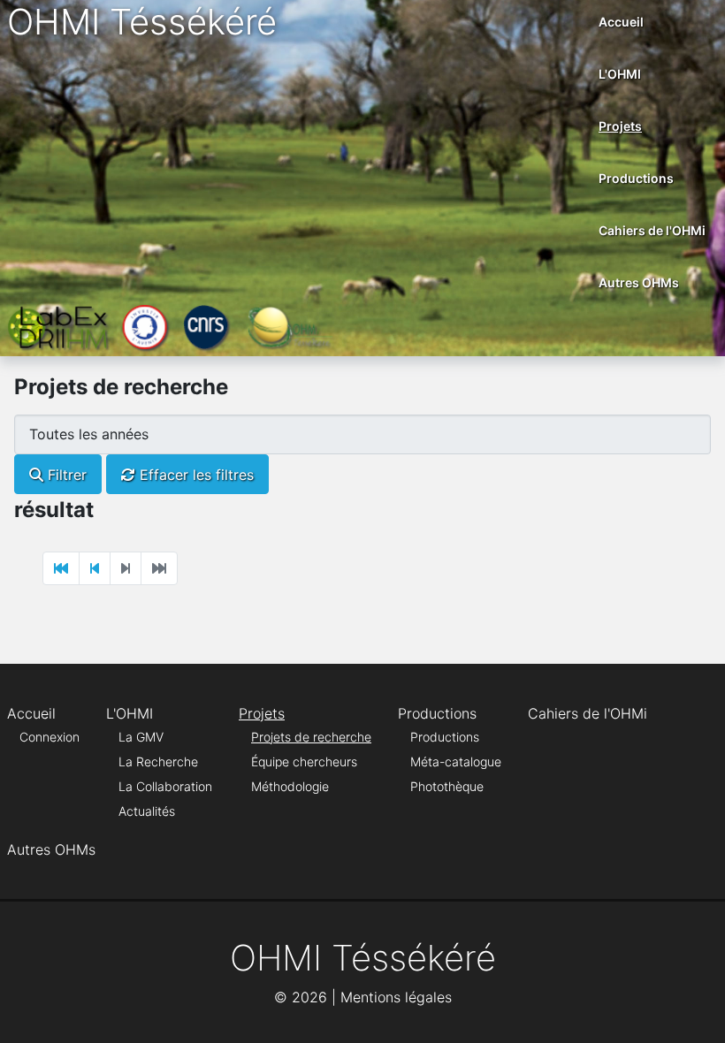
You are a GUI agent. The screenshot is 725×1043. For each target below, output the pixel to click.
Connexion (49, 736)
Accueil (621, 21)
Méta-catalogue (455, 761)
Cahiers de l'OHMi (652, 230)
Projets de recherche (311, 736)
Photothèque (447, 786)
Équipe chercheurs (304, 761)
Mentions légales (396, 997)
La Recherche (158, 761)
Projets (620, 125)
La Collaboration (165, 786)
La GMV (141, 736)
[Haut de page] (694, 1010)
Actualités (146, 810)
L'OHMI (620, 73)
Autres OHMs (639, 282)
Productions (636, 178)
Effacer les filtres (194, 474)
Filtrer (65, 474)
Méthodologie (290, 786)
